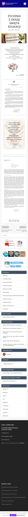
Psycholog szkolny (7, 279)
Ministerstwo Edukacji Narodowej (9, 487)
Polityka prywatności (6, 504)
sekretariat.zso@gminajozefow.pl (12, 443)
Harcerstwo (5, 309)
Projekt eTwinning (7, 299)
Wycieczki (5, 412)
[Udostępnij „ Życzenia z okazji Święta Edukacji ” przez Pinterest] (15, 220)
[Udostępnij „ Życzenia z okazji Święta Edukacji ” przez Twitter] (12, 220)
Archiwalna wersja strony (7, 500)
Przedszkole (5, 405)
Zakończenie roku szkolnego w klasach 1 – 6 (13, 328)
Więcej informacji (21, 515)
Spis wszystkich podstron (9, 317)
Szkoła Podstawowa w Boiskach (9, 494)
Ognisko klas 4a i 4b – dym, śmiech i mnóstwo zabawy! (13, 337)
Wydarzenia (5, 415)
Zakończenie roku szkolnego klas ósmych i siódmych (12, 332)
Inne (4, 399)
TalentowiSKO (6, 292)
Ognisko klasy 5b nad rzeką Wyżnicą (11, 341)
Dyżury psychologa (7, 282)
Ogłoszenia (5, 402)
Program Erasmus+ (7, 302)
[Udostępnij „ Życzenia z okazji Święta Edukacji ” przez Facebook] (10, 220)
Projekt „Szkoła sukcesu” (8, 305)
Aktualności (17, 30)
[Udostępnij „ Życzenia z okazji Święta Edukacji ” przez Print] (18, 220)
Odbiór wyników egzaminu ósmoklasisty (12, 325)
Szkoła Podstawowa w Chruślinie (9, 490)
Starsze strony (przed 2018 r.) (9, 381)
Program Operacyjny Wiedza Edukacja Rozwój (13, 295)
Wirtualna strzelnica (7, 289)
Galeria (4, 395)
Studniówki (5, 409)
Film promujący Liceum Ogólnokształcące (12, 373)
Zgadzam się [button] (13, 515)
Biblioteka (5, 275)
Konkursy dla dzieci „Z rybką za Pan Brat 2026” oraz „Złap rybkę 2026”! (13, 345)
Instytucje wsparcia (7, 285)
